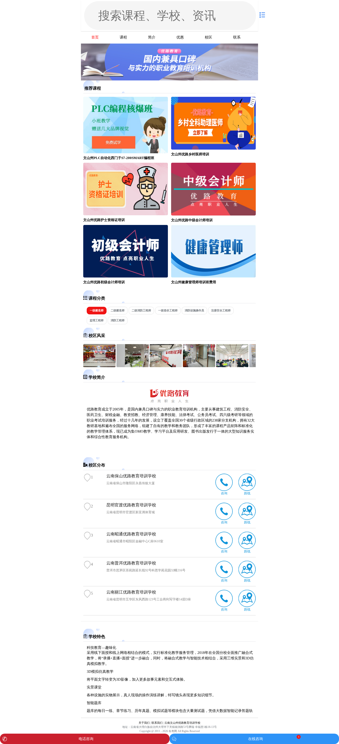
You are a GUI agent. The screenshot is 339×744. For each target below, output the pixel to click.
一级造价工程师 (168, 310)
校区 (208, 37)
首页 (95, 37)
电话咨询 (86, 739)
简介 (151, 37)
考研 (234, 415)
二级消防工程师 (141, 310)
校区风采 (97, 335)
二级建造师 (118, 310)
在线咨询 (255, 739)
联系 (237, 37)
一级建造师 (97, 310)
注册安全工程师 (221, 310)
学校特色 (97, 636)
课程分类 (97, 298)
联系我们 (157, 722)
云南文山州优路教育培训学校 (182, 722)
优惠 (180, 37)
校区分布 (97, 465)
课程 (123, 37)
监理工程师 (97, 320)
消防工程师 (118, 320)
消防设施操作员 (194, 310)
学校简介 (97, 377)
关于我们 (144, 722)
